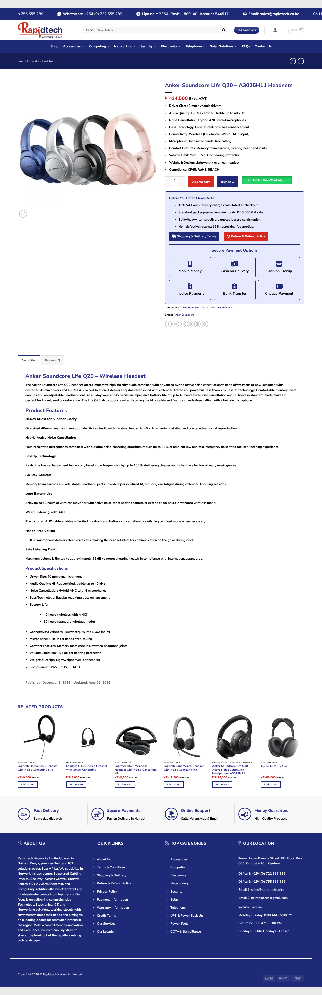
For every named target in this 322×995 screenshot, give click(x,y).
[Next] (148, 149)
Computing (97, 46)
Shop (54, 46)
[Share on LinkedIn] (197, 324)
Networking (123, 46)
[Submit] (223, 30)
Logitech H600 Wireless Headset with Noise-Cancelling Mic (136, 769)
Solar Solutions (221, 46)
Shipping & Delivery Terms (196, 236)
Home (21, 61)
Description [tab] (29, 360)
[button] (275, 29)
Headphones (48, 61)
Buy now (227, 182)
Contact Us (263, 46)
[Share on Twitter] (175, 324)
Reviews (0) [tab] (52, 360)
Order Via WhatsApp (269, 180)
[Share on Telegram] (205, 324)
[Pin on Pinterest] (190, 324)
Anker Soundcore (184, 315)
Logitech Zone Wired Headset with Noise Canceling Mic (184, 768)
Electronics (169, 46)
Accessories (72, 46)
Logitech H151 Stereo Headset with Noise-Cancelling (86, 768)
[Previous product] (301, 61)
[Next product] (293, 61)
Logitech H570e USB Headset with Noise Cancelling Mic (37, 768)
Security (146, 46)
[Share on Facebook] (168, 324)
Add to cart (201, 182)
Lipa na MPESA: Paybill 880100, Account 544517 (176, 13)
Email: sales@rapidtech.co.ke (265, 13)
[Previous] (26, 149)
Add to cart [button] (27, 784)
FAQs (246, 46)
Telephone (194, 46)
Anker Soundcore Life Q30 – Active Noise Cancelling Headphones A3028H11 (231, 769)
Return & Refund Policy (247, 236)
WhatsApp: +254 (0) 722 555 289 (84, 13)
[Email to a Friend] (183, 324)
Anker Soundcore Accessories (198, 307)
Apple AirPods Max (274, 766)
